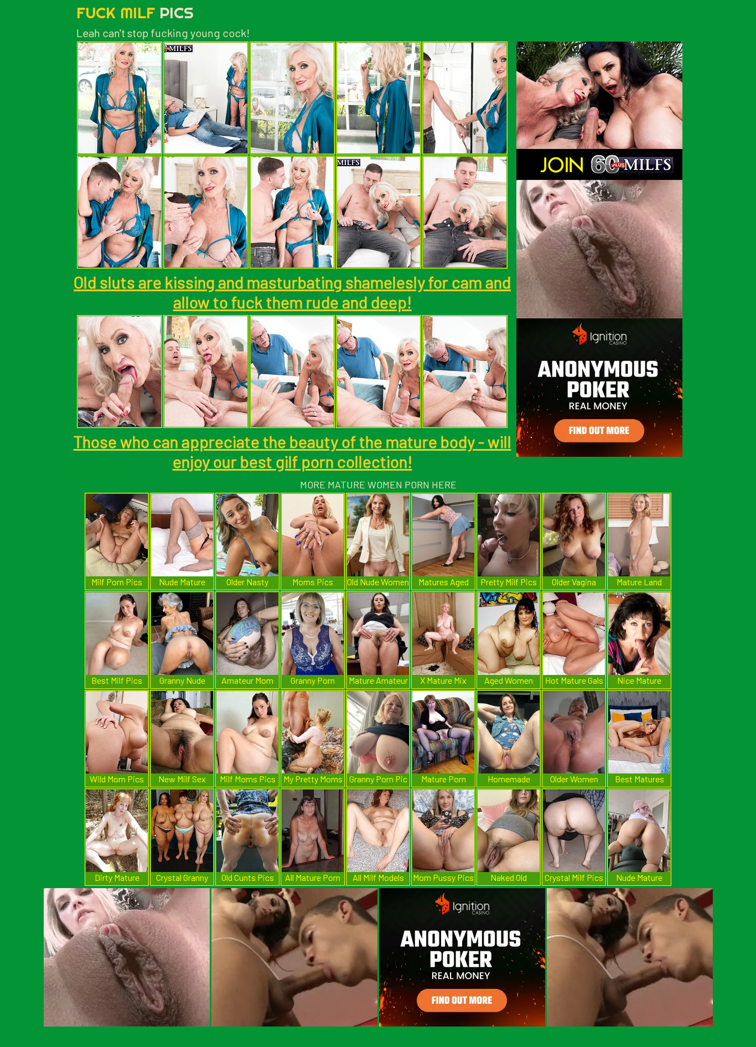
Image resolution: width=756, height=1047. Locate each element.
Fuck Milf (135, 12)
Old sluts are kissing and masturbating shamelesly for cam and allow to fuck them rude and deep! (292, 292)
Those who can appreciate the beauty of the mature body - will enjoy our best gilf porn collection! (292, 451)
